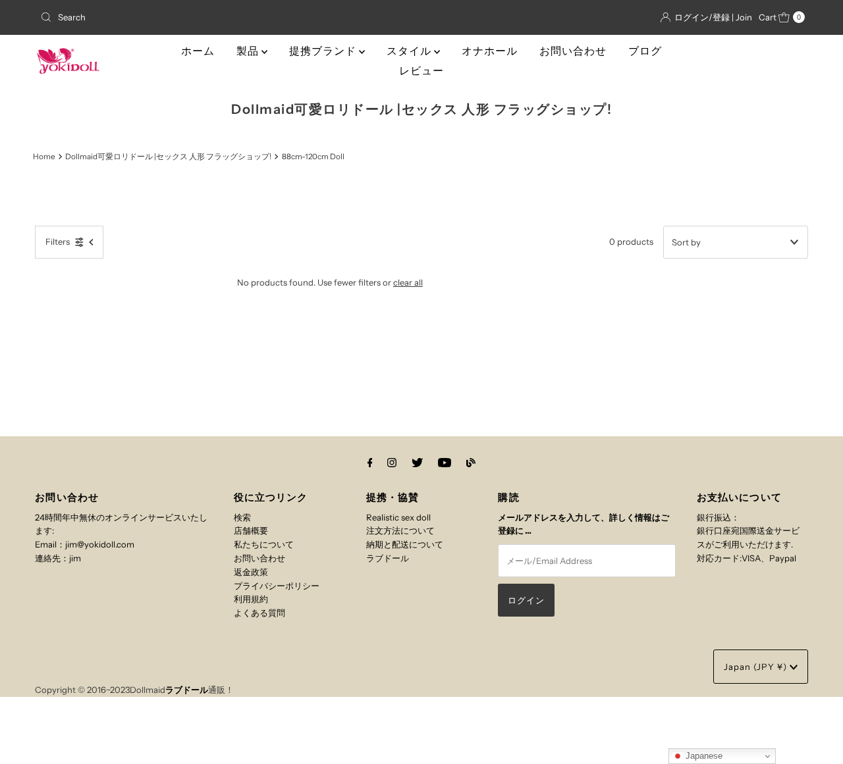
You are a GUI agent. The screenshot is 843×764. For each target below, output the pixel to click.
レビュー (421, 70)
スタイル (410, 51)
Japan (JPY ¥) (757, 666)
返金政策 (251, 572)
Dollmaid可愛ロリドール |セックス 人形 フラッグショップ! (168, 156)
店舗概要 (251, 530)
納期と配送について (404, 544)
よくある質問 (259, 612)
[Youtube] (444, 463)
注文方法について (400, 530)
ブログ (645, 51)
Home (44, 156)
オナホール (490, 51)
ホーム (198, 51)
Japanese (702, 756)
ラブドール (387, 558)
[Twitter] (417, 463)
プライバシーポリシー (276, 585)
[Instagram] (391, 463)
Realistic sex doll (398, 517)
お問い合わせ (573, 51)
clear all (408, 282)
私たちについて (264, 544)
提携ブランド (324, 51)
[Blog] (471, 463)
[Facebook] (370, 463)
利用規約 (251, 599)
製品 (248, 51)
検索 (242, 517)
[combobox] (160, 17)
